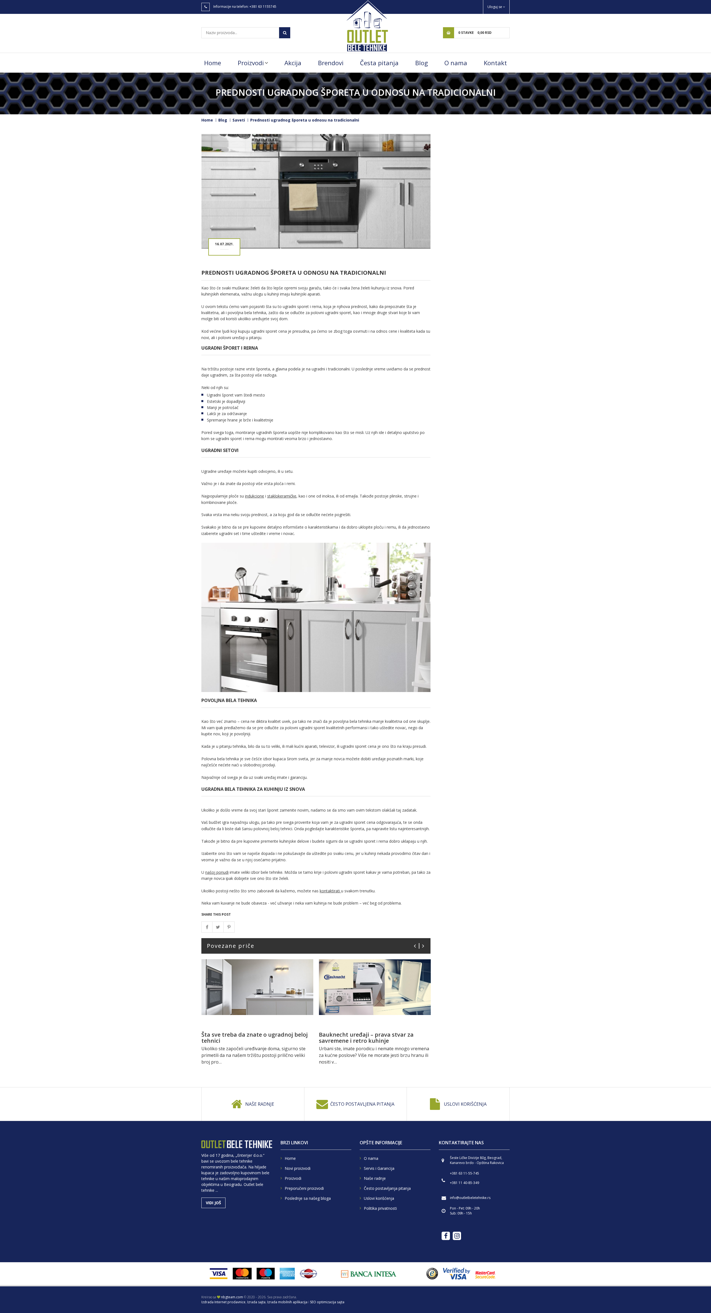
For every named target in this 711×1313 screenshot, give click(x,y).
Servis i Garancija (379, 1168)
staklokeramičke (281, 496)
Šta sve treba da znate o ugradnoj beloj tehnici (254, 1037)
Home (212, 63)
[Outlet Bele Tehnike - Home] (366, 25)
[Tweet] (218, 927)
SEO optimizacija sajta (327, 1302)
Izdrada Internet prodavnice (223, 1302)
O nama (455, 63)
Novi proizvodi (298, 1168)
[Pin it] (229, 927)
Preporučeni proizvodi (304, 1188)
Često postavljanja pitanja (387, 1188)
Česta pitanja (379, 63)
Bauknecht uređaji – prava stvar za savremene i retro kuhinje (366, 1037)
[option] (257, 1015)
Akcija (292, 63)
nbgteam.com (232, 1297)
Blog (421, 63)
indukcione (254, 496)
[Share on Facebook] (206, 927)
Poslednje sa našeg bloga (308, 1198)
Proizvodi (251, 63)
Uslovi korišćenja (465, 1104)
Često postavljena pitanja (362, 1104)
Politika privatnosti (380, 1208)
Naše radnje (259, 1104)
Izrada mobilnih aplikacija (287, 1302)
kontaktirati (330, 890)
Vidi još (213, 1202)
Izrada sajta (256, 1302)
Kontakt (495, 63)
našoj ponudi (217, 872)
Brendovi (331, 63)
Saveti (238, 120)
